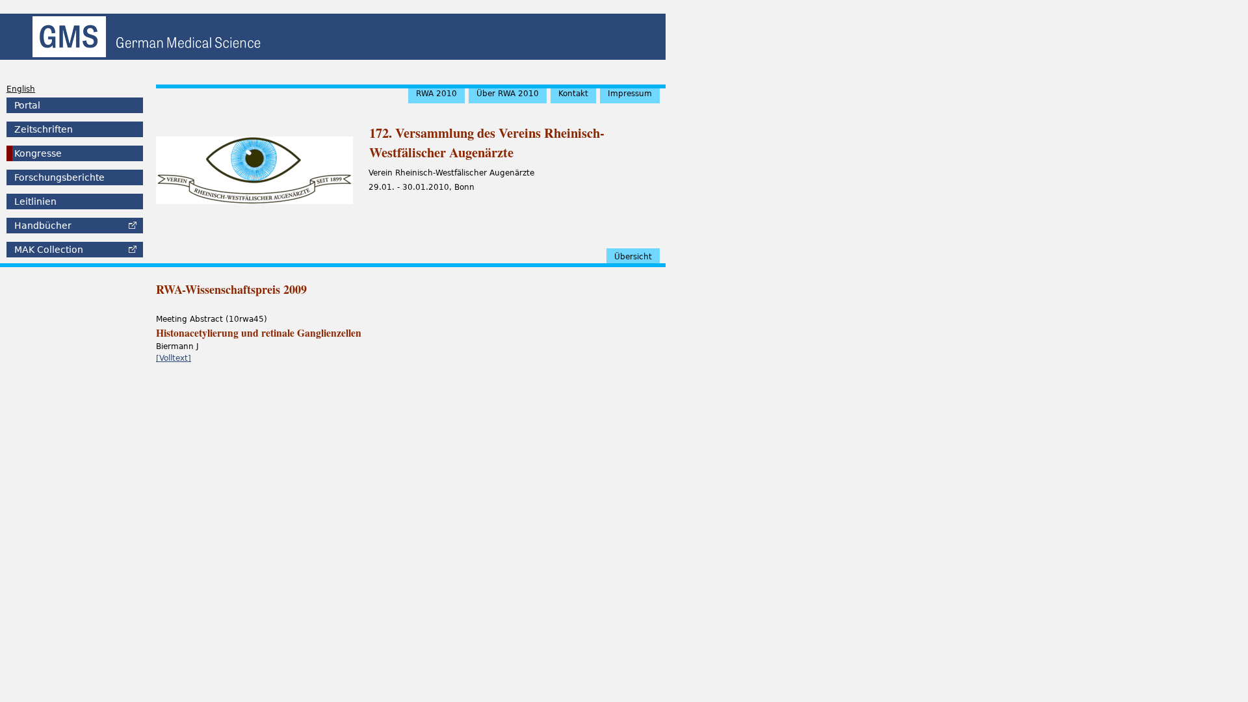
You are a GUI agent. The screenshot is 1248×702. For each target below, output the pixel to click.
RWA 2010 (436, 93)
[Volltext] (173, 358)
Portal (27, 105)
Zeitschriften (43, 129)
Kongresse (38, 153)
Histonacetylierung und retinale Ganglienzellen (258, 333)
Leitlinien (35, 201)
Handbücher (43, 225)
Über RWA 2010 (507, 93)
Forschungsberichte (59, 177)
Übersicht (633, 256)
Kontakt (573, 93)
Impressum (630, 93)
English (20, 89)
